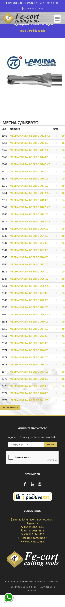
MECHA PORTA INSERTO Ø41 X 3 (29, 400)
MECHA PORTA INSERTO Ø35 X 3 (29, 357)
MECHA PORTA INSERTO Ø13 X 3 (29, 142)
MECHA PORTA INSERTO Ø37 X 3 (29, 371)
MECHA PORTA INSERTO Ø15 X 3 (29, 171)
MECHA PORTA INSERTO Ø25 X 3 (29, 264)
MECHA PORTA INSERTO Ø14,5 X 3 (30, 164)
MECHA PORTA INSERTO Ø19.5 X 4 (30, 221)
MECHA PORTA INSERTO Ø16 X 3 (29, 178)
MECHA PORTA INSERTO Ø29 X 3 (29, 307)
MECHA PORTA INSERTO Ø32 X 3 (29, 335)
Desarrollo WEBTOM (46, 581)
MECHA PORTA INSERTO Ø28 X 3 (29, 300)
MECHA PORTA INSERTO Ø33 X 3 (29, 343)
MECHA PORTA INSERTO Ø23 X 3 (29, 250)
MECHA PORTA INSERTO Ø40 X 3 (29, 393)
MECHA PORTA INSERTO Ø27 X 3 (29, 292)
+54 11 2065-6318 (33, 530)
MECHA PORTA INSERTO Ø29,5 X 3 (30, 314)
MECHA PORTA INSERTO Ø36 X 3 (29, 364)
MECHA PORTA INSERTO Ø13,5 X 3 (30, 149)
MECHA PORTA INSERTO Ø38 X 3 (29, 378)
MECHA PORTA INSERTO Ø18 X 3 (29, 199)
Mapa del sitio (47, 587)
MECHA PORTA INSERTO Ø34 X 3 (29, 350)
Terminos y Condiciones (23, 587)
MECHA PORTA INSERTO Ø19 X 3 (29, 214)
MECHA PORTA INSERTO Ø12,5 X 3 (30, 135)
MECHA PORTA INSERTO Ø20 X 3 (29, 228)
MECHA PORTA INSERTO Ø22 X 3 (29, 242)
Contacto (33, 591)
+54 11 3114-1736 (48, 3)
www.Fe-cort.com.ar (32, 541)
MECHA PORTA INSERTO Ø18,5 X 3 (30, 207)
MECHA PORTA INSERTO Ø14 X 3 (29, 157)
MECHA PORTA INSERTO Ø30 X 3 (29, 321)
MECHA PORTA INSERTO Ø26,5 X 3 (30, 285)
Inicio (23, 30)
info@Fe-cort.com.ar (21, 3)
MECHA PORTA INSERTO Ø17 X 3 (29, 185)
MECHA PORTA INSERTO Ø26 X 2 (29, 271)
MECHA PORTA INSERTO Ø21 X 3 (29, 235)
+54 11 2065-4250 (33, 526)
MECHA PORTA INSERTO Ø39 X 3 (29, 385)
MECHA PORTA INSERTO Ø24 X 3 (29, 257)
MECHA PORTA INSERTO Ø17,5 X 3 (30, 192)
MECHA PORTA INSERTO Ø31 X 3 (29, 328)
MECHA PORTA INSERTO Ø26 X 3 (29, 278)
